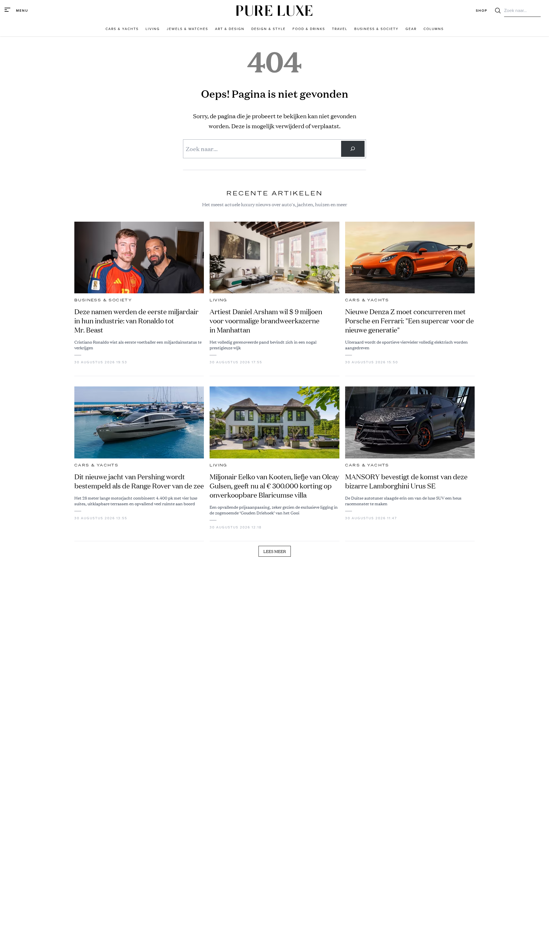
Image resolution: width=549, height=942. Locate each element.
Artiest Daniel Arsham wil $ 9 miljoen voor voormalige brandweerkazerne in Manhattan (266, 320)
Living (218, 300)
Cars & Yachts (367, 300)
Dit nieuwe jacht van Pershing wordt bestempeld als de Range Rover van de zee (139, 481)
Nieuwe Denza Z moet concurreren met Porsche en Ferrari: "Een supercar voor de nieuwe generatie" (409, 320)
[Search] (353, 149)
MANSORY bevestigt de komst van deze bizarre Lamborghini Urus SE (406, 481)
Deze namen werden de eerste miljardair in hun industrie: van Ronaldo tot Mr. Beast (136, 320)
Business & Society (103, 300)
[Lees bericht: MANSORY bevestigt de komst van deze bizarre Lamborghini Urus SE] (410, 422)
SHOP (481, 11)
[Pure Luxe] (274, 11)
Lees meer (274, 551)
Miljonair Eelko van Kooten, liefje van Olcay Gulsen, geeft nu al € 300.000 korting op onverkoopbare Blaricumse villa (274, 486)
